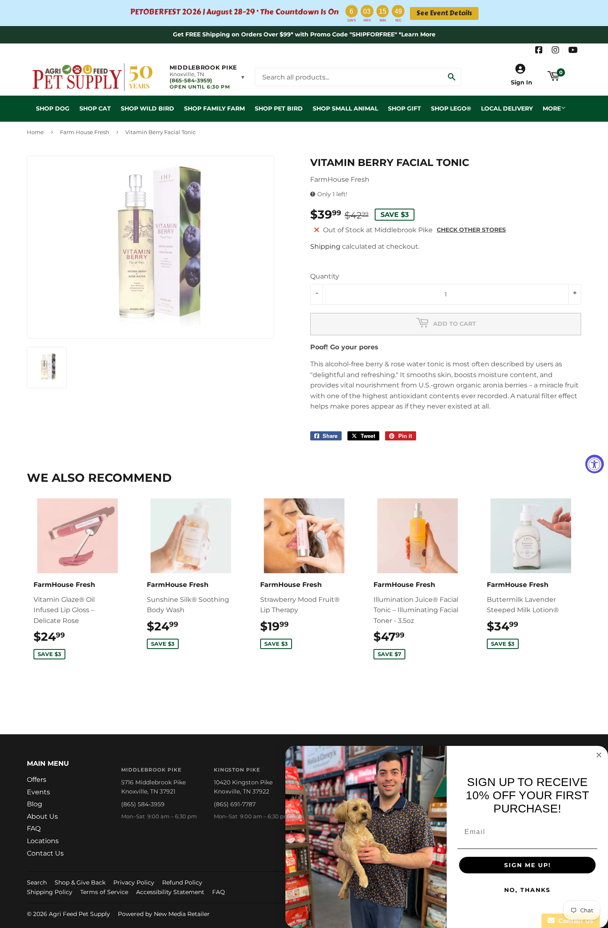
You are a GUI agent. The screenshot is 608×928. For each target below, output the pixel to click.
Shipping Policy (49, 892)
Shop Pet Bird (279, 108)
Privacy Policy (133, 882)
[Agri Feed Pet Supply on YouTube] (573, 51)
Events (38, 792)
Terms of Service (104, 892)
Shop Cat (95, 108)
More (552, 108)
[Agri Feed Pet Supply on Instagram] (555, 51)
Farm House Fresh (84, 132)
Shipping (325, 246)
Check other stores (471, 229)
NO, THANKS (527, 890)
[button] (207, 77)
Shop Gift (404, 108)
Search (37, 882)
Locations (43, 841)
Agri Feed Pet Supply (79, 914)
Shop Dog (52, 108)
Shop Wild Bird (147, 108)
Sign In (521, 82)
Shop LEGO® (451, 108)
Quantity (324, 276)
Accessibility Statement (170, 892)
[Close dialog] (599, 755)
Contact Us (45, 853)
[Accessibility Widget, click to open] (594, 464)
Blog (34, 804)
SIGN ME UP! (527, 865)
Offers (36, 780)
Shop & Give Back (80, 882)
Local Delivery (507, 108)
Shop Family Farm (214, 108)
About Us (42, 816)
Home (35, 132)
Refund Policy (182, 882)
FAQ (34, 828)
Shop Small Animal (345, 108)
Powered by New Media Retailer (164, 914)
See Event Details (444, 13)
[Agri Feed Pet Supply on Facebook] (539, 51)
